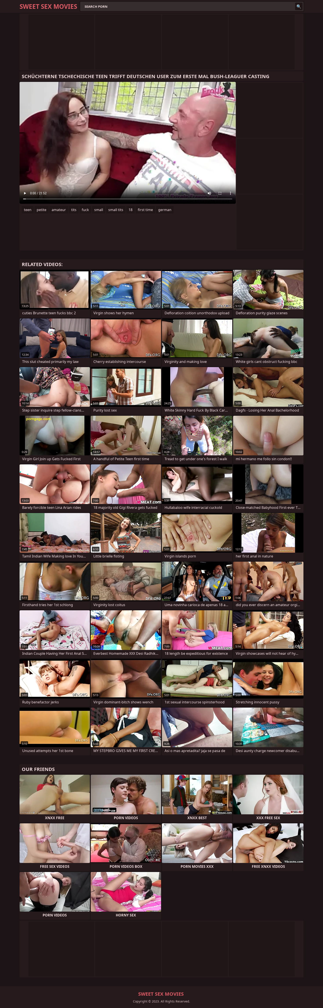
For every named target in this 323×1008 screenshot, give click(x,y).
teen (27, 209)
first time (145, 209)
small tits (115, 209)
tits (73, 209)
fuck (85, 209)
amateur (59, 209)
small (98, 209)
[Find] (299, 6)
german (164, 209)
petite (41, 209)
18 (130, 209)
